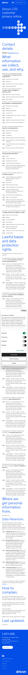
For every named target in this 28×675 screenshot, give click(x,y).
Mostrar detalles (20, 350)
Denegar (14, 363)
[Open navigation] (13, 2)
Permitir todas (14, 354)
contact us (4, 584)
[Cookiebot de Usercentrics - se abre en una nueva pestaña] (21, 311)
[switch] (25, 337)
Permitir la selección (14, 358)
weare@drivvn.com (13, 53)
